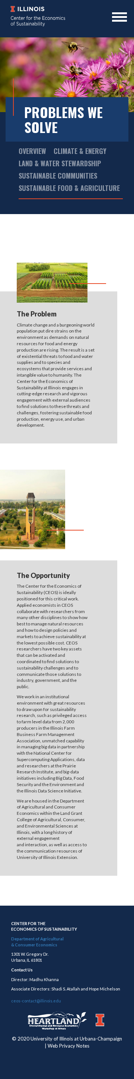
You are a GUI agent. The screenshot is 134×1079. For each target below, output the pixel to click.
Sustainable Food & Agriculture (69, 188)
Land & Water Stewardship (60, 163)
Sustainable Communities (58, 175)
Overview (32, 151)
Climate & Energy (80, 151)
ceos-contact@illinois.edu (36, 1000)
